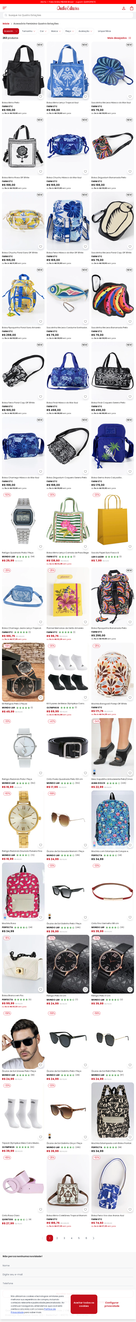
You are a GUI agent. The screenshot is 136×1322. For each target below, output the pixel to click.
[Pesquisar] (6, 15)
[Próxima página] (93, 1238)
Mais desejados (117, 38)
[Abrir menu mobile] (5, 8)
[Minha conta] (123, 8)
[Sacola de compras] (131, 8)
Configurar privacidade (111, 1304)
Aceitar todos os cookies (84, 1304)
